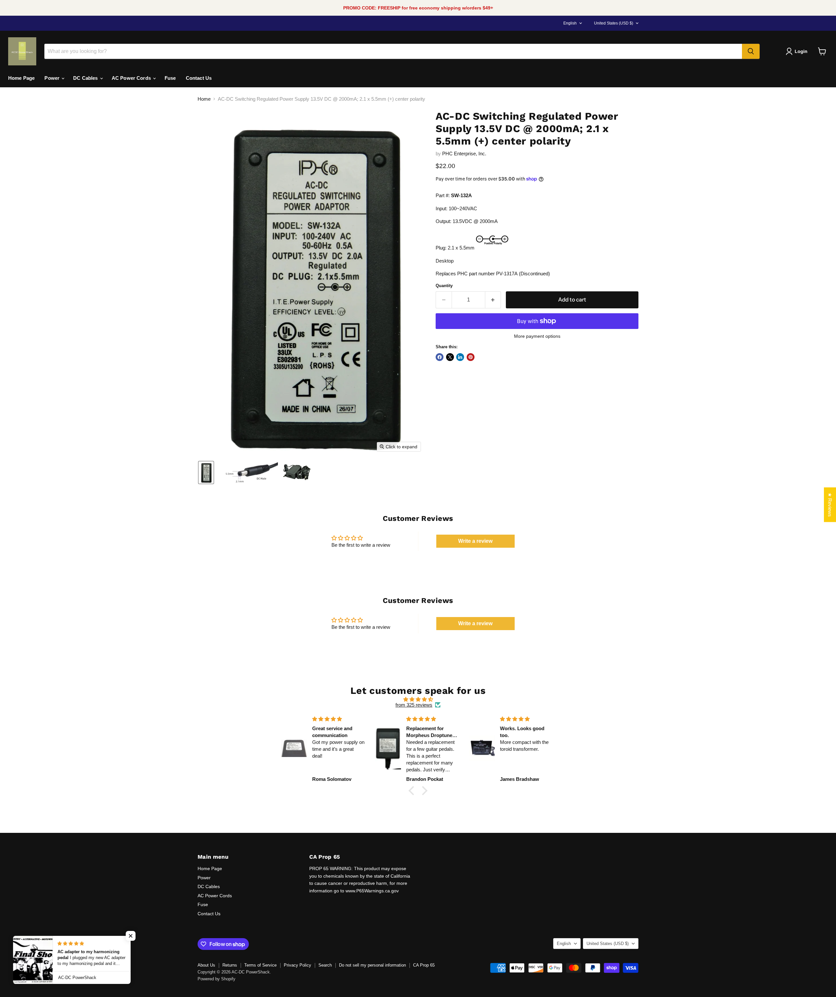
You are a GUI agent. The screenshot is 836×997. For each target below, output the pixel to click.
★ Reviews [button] (830, 504)
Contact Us (199, 78)
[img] (418, 699)
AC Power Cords (132, 78)
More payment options (537, 336)
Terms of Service (260, 965)
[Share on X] (450, 357)
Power (52, 78)
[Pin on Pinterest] (470, 357)
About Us (206, 965)
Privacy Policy (297, 965)
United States (613, 23)
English (570, 23)
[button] (798, 51)
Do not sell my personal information (372, 965)
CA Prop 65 (424, 965)
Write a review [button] (475, 541)
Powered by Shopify (216, 978)
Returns (229, 965)
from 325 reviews (413, 705)
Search (325, 965)
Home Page (21, 78)
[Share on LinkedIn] (460, 357)
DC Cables (86, 78)
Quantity (444, 285)
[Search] (751, 51)
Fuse (170, 78)
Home (204, 99)
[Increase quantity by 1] (493, 299)
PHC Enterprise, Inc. (464, 153)
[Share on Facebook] (439, 357)
